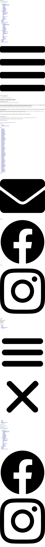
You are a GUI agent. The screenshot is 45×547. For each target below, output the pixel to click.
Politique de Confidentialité (4, 327)
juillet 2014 (2, 171)
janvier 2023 (2, 137)
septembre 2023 (3, 134)
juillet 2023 (2, 135)
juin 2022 (2, 141)
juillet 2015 (2, 166)
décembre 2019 (3, 153)
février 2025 (2, 130)
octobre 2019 (2, 154)
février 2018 (2, 164)
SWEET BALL (4, 18)
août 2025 (2, 129)
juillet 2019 (2, 156)
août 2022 (2, 140)
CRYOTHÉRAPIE (3, 39)
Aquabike (4, 26)
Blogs (2, 326)
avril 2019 (2, 158)
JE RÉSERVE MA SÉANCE (4, 22)
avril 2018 (2, 163)
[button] (22, 374)
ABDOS (4, 32)
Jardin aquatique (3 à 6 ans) (6, 5)
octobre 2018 (2, 161)
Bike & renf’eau (4, 8)
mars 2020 (2, 151)
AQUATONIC (4, 10)
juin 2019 (2, 157)
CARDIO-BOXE (5, 33)
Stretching (4, 37)
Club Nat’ (4, 25)
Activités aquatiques (3, 23)
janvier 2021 (2, 147)
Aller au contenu (2, 0)
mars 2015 (2, 168)
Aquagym (4, 6)
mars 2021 (2, 146)
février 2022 (2, 142)
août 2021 (2, 144)
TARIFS (2, 20)
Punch (3, 14)
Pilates (3, 17)
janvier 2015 (2, 169)
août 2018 (2, 162)
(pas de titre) (2, 125)
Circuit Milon (4, 11)
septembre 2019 (3, 155)
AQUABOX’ (4, 28)
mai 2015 (2, 167)
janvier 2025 (2, 131)
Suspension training (5, 16)
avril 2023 (2, 136)
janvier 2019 (2, 160)
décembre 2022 (3, 138)
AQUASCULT (4, 9)
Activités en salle (3, 30)
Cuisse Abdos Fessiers (5, 13)
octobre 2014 (2, 170)
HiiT (3, 35)
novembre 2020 (3, 148)
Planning (2, 325)
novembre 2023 (3, 133)
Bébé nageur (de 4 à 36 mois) (6, 4)
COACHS (2, 40)
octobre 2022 (2, 139)
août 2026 (2, 128)
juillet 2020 (2, 149)
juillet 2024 (2, 132)
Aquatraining (4, 7)
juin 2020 (2, 150)
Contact (2, 21)
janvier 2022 (2, 143)
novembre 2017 (3, 165)
